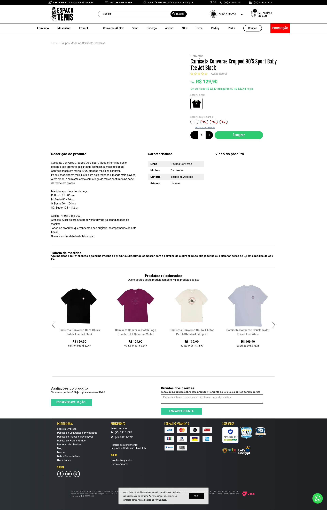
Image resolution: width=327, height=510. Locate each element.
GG (223, 122)
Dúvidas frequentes (122, 460)
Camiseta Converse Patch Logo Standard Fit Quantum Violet (80, 332)
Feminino (43, 28)
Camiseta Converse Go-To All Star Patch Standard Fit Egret (137, 332)
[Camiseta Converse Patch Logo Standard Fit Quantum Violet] (80, 305)
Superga (152, 28)
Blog (59, 448)
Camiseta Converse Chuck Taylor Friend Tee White (193, 332)
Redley (215, 28)
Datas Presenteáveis (68, 456)
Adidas (169, 28)
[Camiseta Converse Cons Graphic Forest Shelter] (249, 305)
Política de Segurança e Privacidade (77, 433)
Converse (197, 56)
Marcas (61, 452)
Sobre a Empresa (66, 429)
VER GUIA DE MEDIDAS (205, 128)
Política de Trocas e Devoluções (75, 437)
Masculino (64, 28)
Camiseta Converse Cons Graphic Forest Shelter (249, 332)
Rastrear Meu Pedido (69, 444)
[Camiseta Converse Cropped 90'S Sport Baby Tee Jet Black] (197, 104)
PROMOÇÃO (280, 28)
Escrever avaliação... (71, 402)
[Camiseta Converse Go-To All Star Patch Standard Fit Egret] (137, 305)
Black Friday (64, 460)
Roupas (252, 28)
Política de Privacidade (155, 499)
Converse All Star (113, 28)
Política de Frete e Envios (71, 440)
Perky (231, 28)
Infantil (83, 28)
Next (273, 325)
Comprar (239, 135)
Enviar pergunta (181, 411)
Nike (184, 28)
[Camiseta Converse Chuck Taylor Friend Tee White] (193, 305)
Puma (199, 28)
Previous (53, 325)
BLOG (212, 2)
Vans (135, 28)
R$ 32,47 (211, 89)
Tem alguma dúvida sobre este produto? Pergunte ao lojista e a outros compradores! (210, 391)
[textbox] (142, 14)
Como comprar (119, 464)
